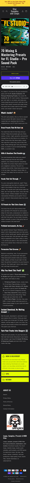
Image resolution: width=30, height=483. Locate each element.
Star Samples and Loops (12, 476)
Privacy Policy (7, 398)
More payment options (15, 81)
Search (5, 394)
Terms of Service (7, 401)
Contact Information (8, 409)
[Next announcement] (27, 3)
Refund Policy (7, 405)
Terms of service (20, 478)
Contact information (15, 481)
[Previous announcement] (3, 3)
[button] (3, 11)
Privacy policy (11, 478)
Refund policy (23, 476)
